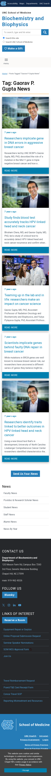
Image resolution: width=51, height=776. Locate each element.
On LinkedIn (14, 605)
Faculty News (10, 493)
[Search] (45, 32)
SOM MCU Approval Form (16, 649)
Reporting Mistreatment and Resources (23, 700)
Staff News (9, 514)
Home (4, 74)
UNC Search (44, 3)
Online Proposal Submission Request (22, 636)
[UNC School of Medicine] (25, 724)
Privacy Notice (25, 765)
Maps (22, 3)
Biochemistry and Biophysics (23, 21)
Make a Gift (15, 48)
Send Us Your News (25, 473)
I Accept (25, 770)
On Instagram (9, 605)
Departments (32, 3)
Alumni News (10, 521)
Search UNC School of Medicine (19, 42)
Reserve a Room (14, 620)
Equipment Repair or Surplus (18, 629)
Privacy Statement (30, 739)
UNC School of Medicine (16, 12)
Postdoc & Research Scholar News (21, 500)
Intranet (43, 736)
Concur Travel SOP (13, 694)
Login (45, 739)
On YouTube (19, 605)
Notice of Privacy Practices (36, 745)
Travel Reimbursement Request (19, 680)
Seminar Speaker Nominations (18, 642)
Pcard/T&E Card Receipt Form (18, 687)
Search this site (12, 38)
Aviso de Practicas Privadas (36, 749)
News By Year (10, 529)
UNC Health (30, 736)
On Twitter (3, 605)
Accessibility (12, 3)
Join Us (7, 656)
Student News (11, 507)
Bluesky (9, 595)
